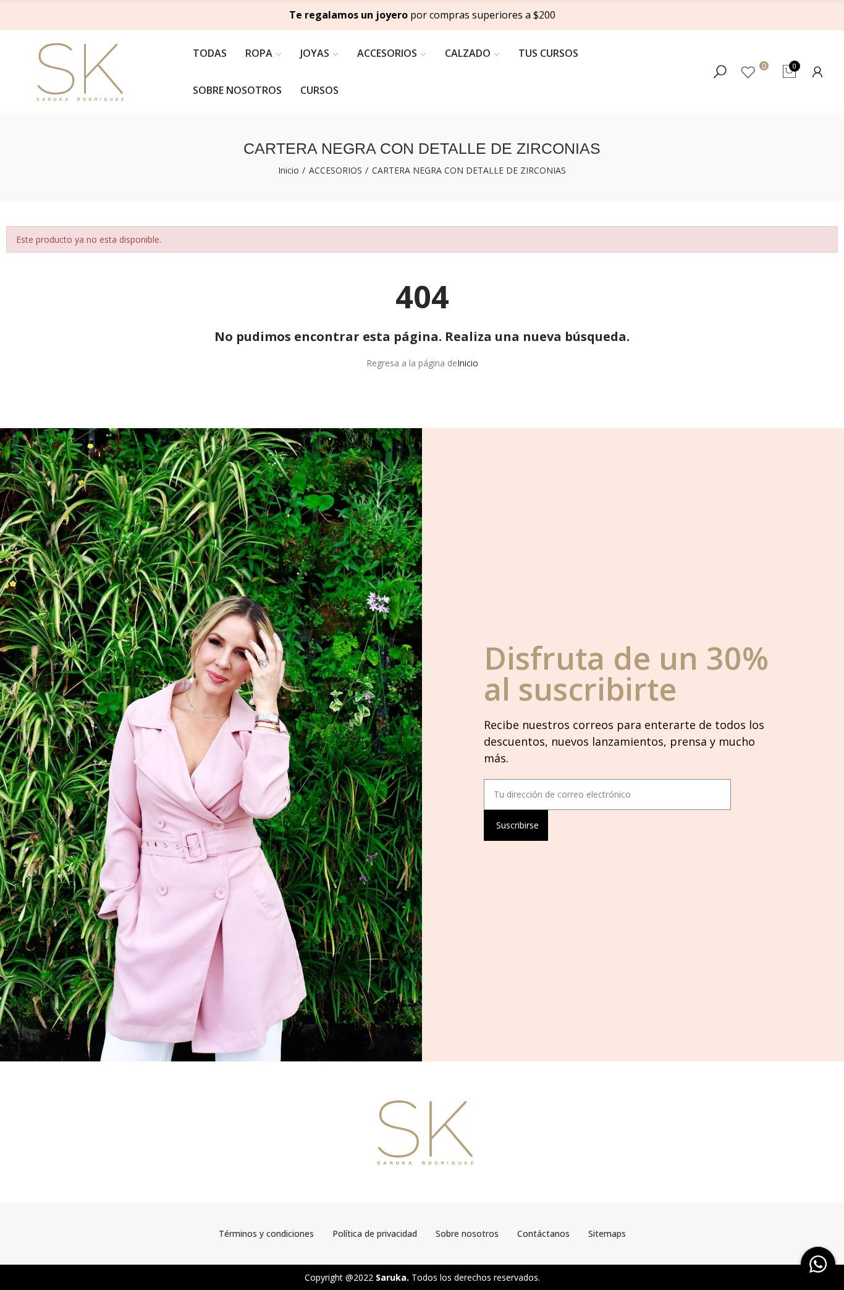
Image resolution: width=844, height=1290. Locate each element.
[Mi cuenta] (817, 71)
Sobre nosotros (467, 1233)
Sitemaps (607, 1233)
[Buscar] (720, 71)
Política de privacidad (374, 1233)
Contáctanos (543, 1233)
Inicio (467, 363)
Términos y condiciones (266, 1233)
